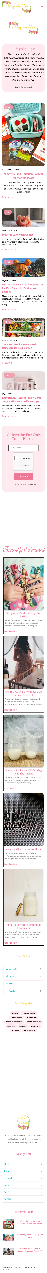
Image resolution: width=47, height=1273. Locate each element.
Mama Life (11, 1026)
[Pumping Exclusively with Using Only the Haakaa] (24, 741)
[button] (42, 6)
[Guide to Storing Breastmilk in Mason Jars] (24, 895)
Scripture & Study (34, 1022)
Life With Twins (16, 1017)
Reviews (15, 1013)
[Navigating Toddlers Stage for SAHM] (24, 584)
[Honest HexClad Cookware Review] (24, 819)
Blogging (15, 1030)
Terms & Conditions (30, 1267)
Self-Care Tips (29, 1030)
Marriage (23, 1026)
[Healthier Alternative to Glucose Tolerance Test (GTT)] (24, 662)
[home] (17, 6)
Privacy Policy (31, 484)
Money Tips (35, 1026)
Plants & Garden (29, 1013)
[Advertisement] (23, 519)
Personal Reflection (14, 1022)
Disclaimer (18, 1267)
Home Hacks (31, 1017)
